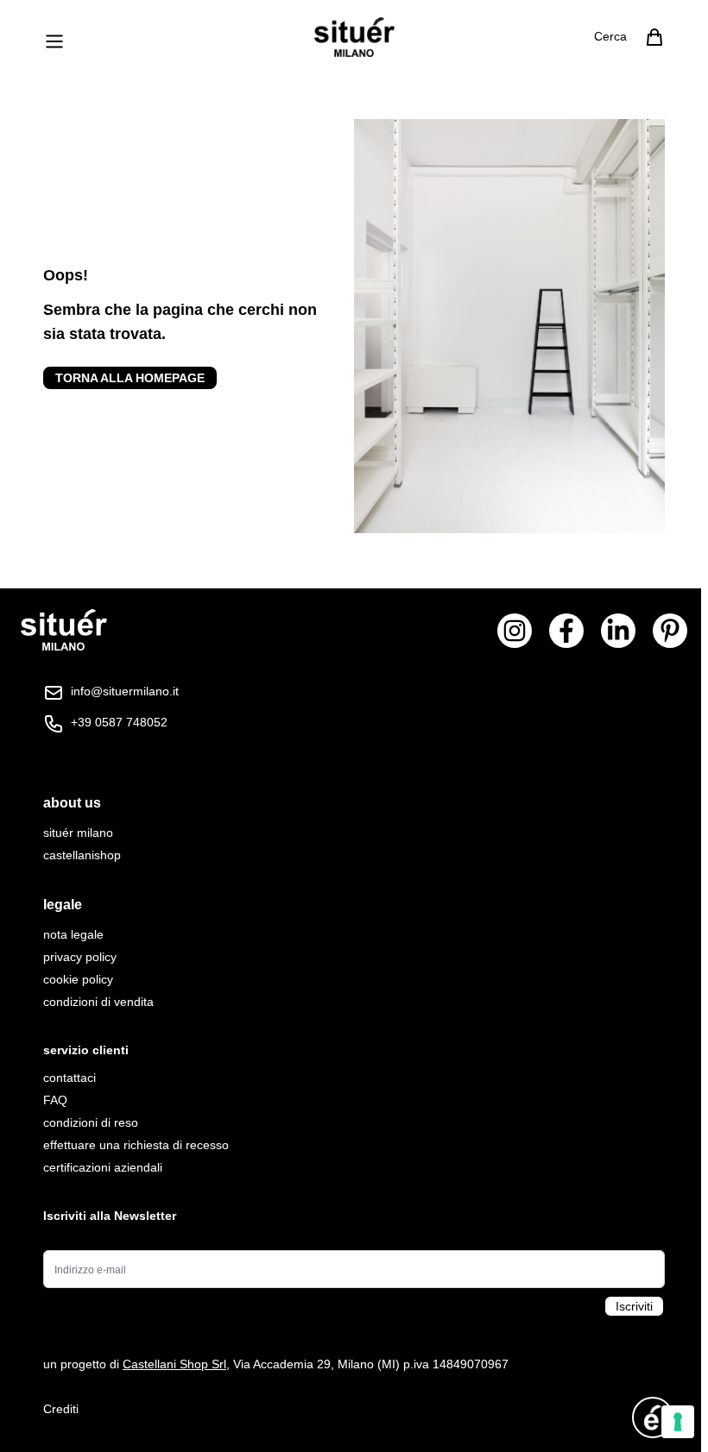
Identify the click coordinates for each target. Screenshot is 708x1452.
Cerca (610, 36)
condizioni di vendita (98, 1002)
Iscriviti (634, 1306)
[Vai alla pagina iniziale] (354, 37)
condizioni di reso (90, 1122)
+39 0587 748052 (119, 722)
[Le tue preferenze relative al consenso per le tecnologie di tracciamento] (677, 1421)
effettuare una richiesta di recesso (136, 1145)
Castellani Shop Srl (174, 1364)
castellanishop (82, 855)
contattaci (69, 1077)
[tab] (354, 803)
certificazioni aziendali (102, 1167)
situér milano (78, 832)
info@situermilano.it (125, 691)
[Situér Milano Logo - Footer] (64, 630)
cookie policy (78, 979)
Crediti (61, 1409)
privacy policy (80, 957)
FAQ (55, 1100)
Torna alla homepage (130, 378)
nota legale (73, 934)
